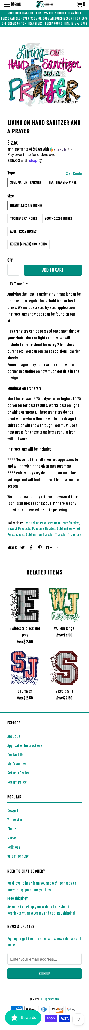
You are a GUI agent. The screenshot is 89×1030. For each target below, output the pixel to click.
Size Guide (74, 173)
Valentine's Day (18, 856)
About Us (13, 736)
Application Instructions (24, 746)
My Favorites (16, 764)
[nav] (13, 5)
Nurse (11, 838)
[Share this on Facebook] (30, 547)
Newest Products (19, 529)
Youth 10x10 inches (58, 218)
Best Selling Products (38, 523)
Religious (13, 847)
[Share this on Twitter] (22, 547)
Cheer (11, 829)
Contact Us (15, 755)
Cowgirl (12, 811)
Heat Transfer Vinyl (62, 182)
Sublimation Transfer (25, 182)
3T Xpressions (49, 999)
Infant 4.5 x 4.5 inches (26, 206)
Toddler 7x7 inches (23, 218)
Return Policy (17, 782)
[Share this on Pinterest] (39, 547)
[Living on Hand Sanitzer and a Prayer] (44, 74)
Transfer (61, 535)
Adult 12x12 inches (23, 231)
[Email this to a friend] (56, 547)
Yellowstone (15, 820)
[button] (44, 149)
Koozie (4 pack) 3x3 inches (28, 244)
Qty (10, 259)
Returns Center (18, 773)
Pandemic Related (43, 529)
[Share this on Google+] (47, 547)
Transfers (74, 535)
